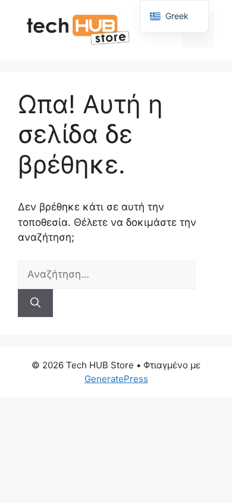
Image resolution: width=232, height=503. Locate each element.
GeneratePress (116, 378)
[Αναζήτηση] (35, 303)
